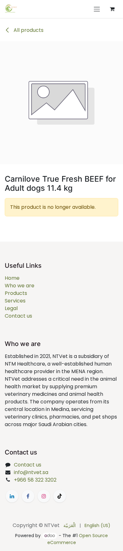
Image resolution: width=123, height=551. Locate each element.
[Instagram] (44, 496)
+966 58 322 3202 (35, 480)
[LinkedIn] (12, 496)
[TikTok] (59, 496)
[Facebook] (28, 496)
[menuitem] (69, 525)
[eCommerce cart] (112, 9)
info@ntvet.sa (31, 472)
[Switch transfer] (97, 9)
